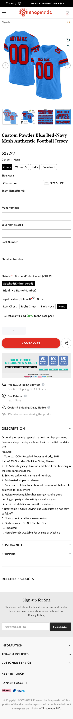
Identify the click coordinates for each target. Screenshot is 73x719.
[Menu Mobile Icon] (4, 13)
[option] (36, 65)
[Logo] (37, 12)
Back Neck (47, 306)
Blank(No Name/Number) (19, 290)
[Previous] (5, 65)
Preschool (48, 167)
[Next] (68, 65)
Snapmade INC (51, 708)
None (61, 306)
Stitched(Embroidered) (18, 283)
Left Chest (10, 306)
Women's (21, 167)
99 (9, 414)
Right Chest (28, 306)
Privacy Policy (36, 615)
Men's (7, 167)
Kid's (35, 167)
